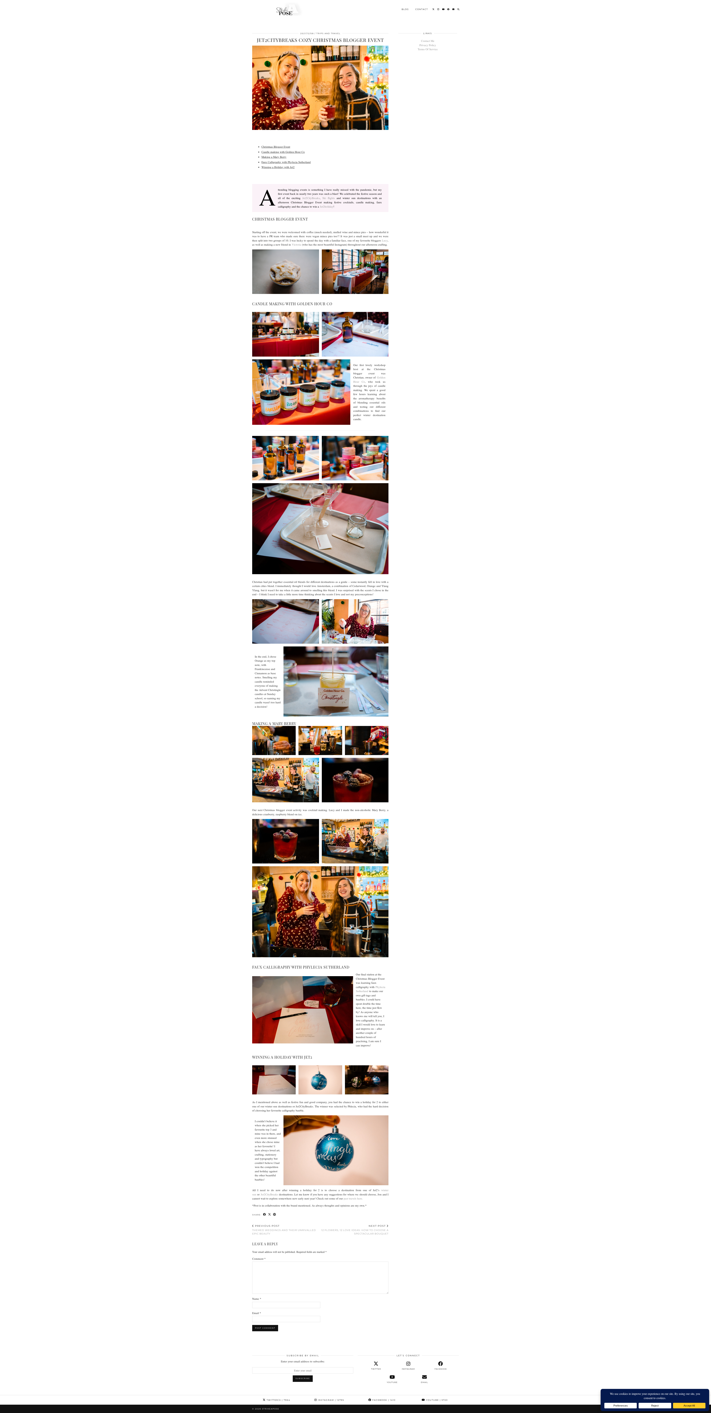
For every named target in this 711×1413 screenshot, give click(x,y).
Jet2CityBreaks (311, 198)
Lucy (385, 240)
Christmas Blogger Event (275, 146)
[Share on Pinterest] (274, 1214)
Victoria (296, 244)
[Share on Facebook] (264, 1214)
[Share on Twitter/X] (269, 1214)
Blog (405, 9)
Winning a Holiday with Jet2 (278, 167)
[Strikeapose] (286, 9)
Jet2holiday (326, 206)
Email (256, 1313)
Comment (259, 1258)
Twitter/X (278, 1400)
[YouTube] (443, 9)
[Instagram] (438, 9)
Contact (421, 9)
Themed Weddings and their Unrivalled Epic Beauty (284, 1229)
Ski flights (328, 198)
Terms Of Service (428, 49)
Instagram (330, 1400)
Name (256, 1299)
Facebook (383, 1400)
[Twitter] (433, 9)
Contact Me (427, 41)
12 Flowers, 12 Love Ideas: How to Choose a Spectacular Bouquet (354, 1229)
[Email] (453, 9)
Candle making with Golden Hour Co (283, 152)
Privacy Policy (427, 45)
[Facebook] (448, 9)
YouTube (436, 1400)
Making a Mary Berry (273, 157)
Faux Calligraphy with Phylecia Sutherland (286, 162)
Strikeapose (270, 1409)
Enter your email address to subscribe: (303, 1361)
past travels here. (353, 1198)
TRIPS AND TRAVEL (328, 33)
